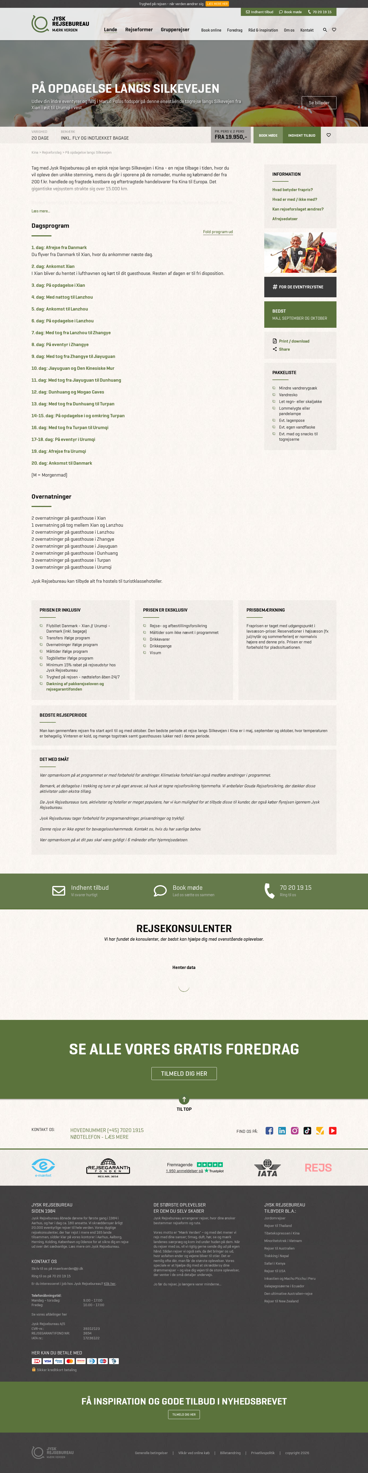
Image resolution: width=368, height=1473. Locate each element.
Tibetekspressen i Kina (282, 1233)
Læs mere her (217, 4)
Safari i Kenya (274, 1263)
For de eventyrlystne (301, 287)
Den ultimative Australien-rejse (288, 1293)
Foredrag (234, 30)
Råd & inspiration (263, 30)
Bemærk (68, 131)
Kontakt (307, 30)
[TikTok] (307, 1130)
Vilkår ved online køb (194, 1453)
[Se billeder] (300, 252)
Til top (184, 1109)
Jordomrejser (275, 1218)
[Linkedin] (282, 1130)
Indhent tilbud (262, 11)
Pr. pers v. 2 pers (229, 131)
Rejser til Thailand (278, 1225)
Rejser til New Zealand (281, 1301)
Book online (211, 30)
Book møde (293, 11)
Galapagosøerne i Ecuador (284, 1286)
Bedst (279, 311)
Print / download (294, 341)
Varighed (39, 131)
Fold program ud (218, 231)
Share (284, 349)
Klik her (110, 1283)
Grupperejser (175, 30)
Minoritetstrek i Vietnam (283, 1241)
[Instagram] (294, 1130)
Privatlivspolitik (263, 1453)
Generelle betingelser (151, 1453)
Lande (110, 30)
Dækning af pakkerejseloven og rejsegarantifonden (75, 686)
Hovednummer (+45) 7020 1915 (107, 1130)
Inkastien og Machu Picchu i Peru (289, 1278)
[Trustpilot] (320, 1130)
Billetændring (230, 1453)
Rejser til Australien (279, 1248)
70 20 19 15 (322, 11)
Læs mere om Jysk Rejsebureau (94, 1246)
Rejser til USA (274, 1271)
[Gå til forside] (60, 24)
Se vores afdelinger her (49, 1314)
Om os (289, 30)
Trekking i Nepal (276, 1256)
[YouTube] (332, 1130)
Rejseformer (139, 30)
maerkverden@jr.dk (68, 1268)
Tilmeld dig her (184, 1073)
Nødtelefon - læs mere (99, 1137)
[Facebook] (269, 1130)
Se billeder (319, 102)
